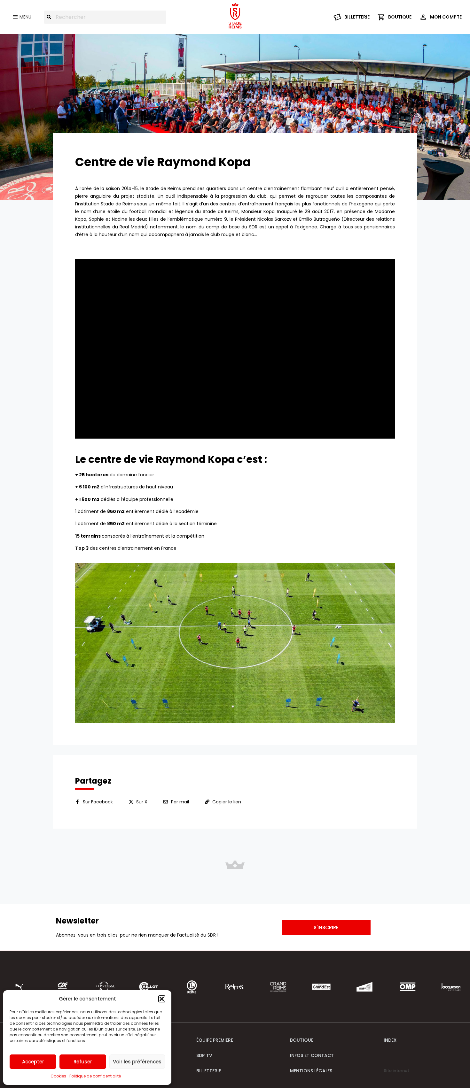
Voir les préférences (137, 1061)
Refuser (83, 1061)
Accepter (33, 1061)
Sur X (141, 802)
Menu (25, 17)
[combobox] (105, 17)
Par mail (180, 802)
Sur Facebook (98, 802)
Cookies (58, 1076)
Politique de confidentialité (95, 1076)
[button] (162, 999)
